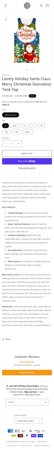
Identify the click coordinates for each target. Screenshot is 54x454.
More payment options (27, 168)
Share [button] (7, 339)
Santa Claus (10, 115)
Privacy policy (12, 446)
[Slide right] (33, 70)
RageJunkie (16, 441)
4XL (17, 132)
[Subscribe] (45, 402)
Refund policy (42, 441)
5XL (6, 132)
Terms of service (26, 446)
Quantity (5, 138)
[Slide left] (21, 70)
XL (24, 125)
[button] (5, 5)
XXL (14, 125)
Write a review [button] (27, 372)
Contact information (41, 446)
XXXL (28, 132)
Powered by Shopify (28, 441)
